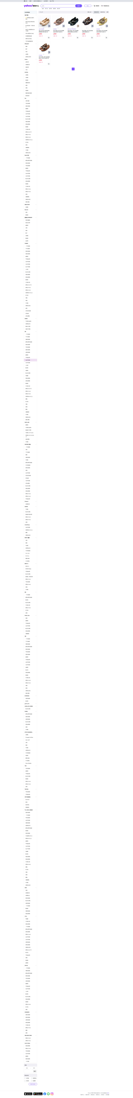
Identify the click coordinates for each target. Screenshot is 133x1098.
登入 (88, 5)
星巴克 (46, 8)
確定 (35, 1071)
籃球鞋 (50, 8)
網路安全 (98, 1094)
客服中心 (82, 1094)
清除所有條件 (33, 1084)
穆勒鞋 (54, 8)
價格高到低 (102, 12)
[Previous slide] (39, 21)
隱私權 (102, 1094)
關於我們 (87, 1094)
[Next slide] (50, 21)
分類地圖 (107, 1094)
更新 (108, 1093)
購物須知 (92, 1094)
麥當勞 (58, 8)
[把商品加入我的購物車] (48, 38)
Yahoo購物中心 (31, 5)
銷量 (107, 12)
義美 (43, 8)
